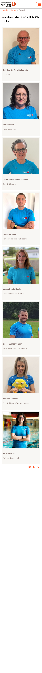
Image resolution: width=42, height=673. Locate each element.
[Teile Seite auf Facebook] (34, 467)
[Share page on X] (38, 467)
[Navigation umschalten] (39, 4)
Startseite (5, 10)
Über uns (13, 10)
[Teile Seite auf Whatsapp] (30, 467)
